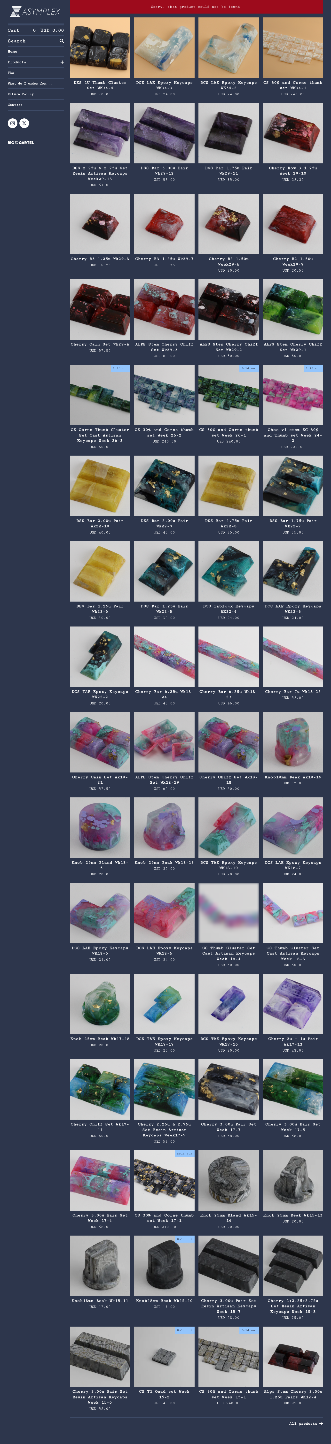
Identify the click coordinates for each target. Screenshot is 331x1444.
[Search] (62, 41)
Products (17, 62)
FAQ (11, 73)
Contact (15, 105)
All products (303, 1423)
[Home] (36, 12)
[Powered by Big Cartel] (36, 142)
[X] (24, 123)
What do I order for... (30, 83)
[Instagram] (12, 123)
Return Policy (21, 94)
